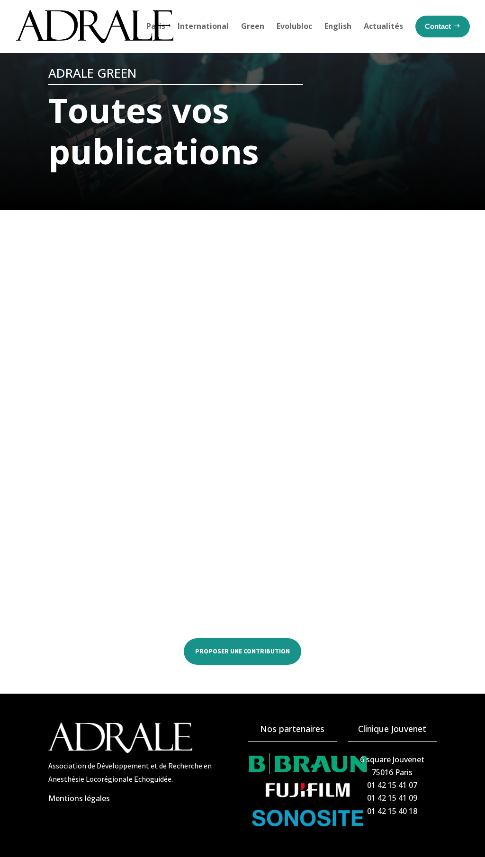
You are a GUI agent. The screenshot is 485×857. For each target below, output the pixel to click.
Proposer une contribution (242, 651)
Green (252, 26)
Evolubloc (294, 26)
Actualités (383, 26)
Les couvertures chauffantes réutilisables (149, 530)
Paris (155, 26)
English (337, 26)
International (203, 26)
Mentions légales (79, 798)
